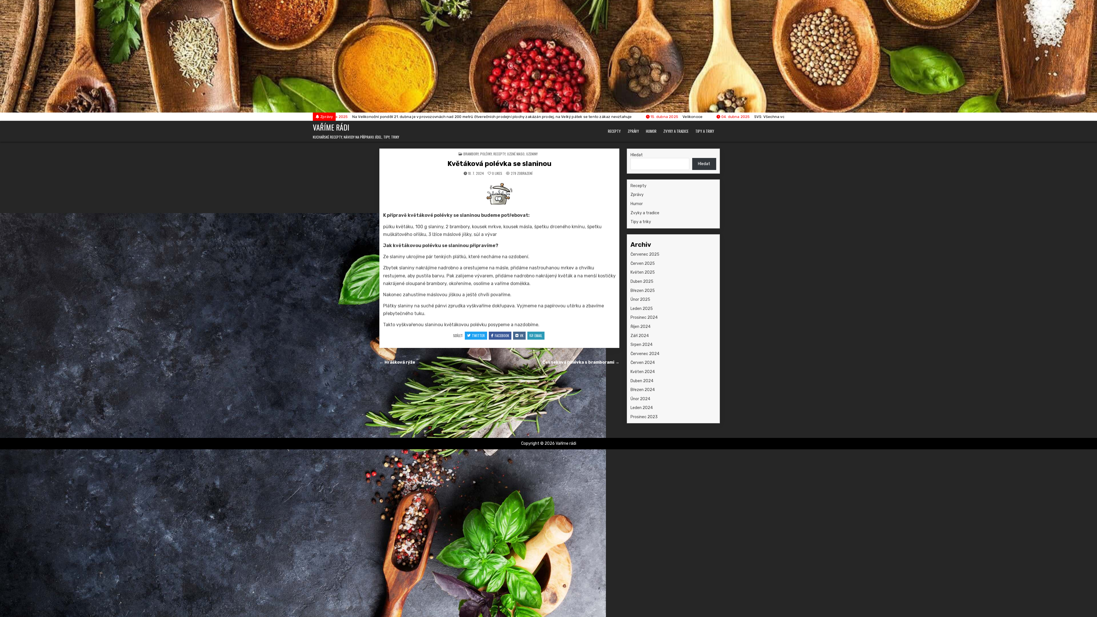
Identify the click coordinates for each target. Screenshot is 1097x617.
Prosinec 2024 (644, 317)
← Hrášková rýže (397, 362)
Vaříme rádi (331, 127)
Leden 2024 (641, 407)
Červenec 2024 (644, 353)
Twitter (478, 335)
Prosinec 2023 (644, 416)
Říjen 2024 (640, 326)
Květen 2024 (642, 371)
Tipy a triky (704, 131)
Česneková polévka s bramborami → (581, 362)
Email (538, 335)
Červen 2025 (642, 263)
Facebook (502, 335)
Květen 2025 (642, 272)
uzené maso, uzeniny (522, 153)
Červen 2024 (642, 362)
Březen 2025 (642, 290)
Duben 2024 (641, 380)
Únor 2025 (640, 299)
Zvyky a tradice (675, 131)
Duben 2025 (641, 281)
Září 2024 (639, 335)
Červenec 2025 (644, 254)
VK (521, 335)
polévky (486, 153)
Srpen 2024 (641, 344)
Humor (651, 131)
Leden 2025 (641, 308)
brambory (471, 153)
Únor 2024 (640, 398)
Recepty (614, 131)
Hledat (636, 155)
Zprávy (633, 131)
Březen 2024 (642, 389)
